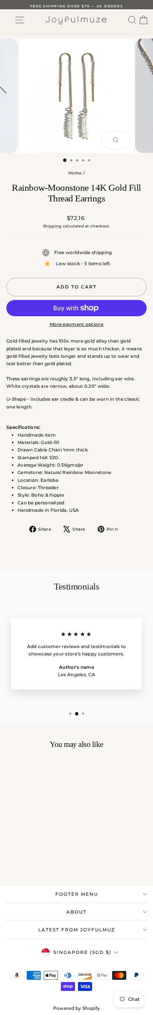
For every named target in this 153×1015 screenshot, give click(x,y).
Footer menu (76, 894)
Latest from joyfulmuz (76, 929)
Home (75, 173)
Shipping (52, 226)
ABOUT (76, 912)
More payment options (76, 324)
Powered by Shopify (76, 1008)
